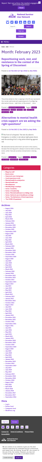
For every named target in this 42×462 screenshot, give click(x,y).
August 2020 (9, 349)
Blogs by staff (12, 157)
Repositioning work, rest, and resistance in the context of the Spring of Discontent (20, 62)
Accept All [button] (19, 457)
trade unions (5, 112)
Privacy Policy (29, 432)
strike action (30, 109)
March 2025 (9, 244)
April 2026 (8, 217)
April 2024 (8, 267)
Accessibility (5, 434)
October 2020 (9, 344)
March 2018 (9, 388)
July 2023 (8, 286)
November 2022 (10, 300)
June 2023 (8, 288)
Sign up (21, 31)
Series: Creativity (11, 188)
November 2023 (10, 277)
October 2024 (9, 254)
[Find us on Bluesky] (7, 22)
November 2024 (10, 252)
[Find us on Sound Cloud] (29, 22)
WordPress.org (10, 410)
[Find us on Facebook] (16, 22)
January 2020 (9, 359)
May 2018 (8, 384)
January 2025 (9, 248)
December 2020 (10, 340)
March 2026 (9, 219)
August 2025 (9, 233)
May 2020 (8, 355)
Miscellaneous (10, 184)
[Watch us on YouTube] (20, 22)
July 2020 (8, 351)
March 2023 (9, 294)
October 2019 (9, 363)
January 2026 (9, 223)
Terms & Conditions (16, 432)
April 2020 (8, 357)
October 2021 (9, 321)
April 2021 (8, 334)
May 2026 (8, 214)
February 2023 (9, 296)
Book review (9, 174)
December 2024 (10, 250)
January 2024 (9, 273)
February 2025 (9, 246)
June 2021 (8, 330)
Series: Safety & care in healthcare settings (19, 195)
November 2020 (10, 342)
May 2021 (8, 332)
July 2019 (8, 368)
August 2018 (9, 382)
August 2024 (9, 259)
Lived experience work (12, 178)
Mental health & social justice (16, 107)
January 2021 (9, 338)
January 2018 (9, 390)
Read (21, 8)
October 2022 (9, 303)
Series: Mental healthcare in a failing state (19, 193)
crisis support (5, 159)
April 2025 (8, 242)
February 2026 (9, 221)
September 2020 (10, 347)
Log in (7, 404)
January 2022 (9, 315)
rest (25, 109)
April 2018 (8, 386)
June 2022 (8, 309)
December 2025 (10, 225)
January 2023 (9, 298)
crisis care (33, 157)
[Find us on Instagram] (33, 22)
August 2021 (9, 326)
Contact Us (5, 432)
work (11, 112)
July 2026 (8, 210)
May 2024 (8, 265)
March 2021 (9, 336)
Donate (21, 36)
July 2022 (8, 307)
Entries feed (9, 406)
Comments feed (10, 408)
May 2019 (8, 372)
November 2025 (10, 227)
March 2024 (9, 269)
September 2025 (10, 231)
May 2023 (8, 290)
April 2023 (8, 292)
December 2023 (10, 275)
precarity (13, 109)
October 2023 (9, 279)
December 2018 (10, 376)
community (26, 157)
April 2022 (8, 313)
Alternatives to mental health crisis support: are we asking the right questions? (20, 120)
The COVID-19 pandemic (13, 199)
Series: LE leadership (12, 191)
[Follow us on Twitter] (11, 22)
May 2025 (8, 240)
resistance (19, 109)
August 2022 (9, 305)
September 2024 (10, 256)
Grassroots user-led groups (14, 176)
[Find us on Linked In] (24, 22)
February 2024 (9, 271)
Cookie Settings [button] (8, 457)
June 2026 (8, 212)
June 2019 (8, 370)
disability (34, 107)
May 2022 (8, 311)
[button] (6, 42)
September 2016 (10, 397)
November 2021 (10, 319)
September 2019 (10, 365)
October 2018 (9, 380)
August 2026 (9, 208)
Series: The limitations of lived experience (19, 197)
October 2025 (9, 229)
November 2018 (10, 378)
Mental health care (11, 182)
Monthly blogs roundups (13, 186)
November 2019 (10, 361)
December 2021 (10, 317)
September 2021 (10, 323)
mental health (5, 109)
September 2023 (10, 282)
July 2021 (8, 328)
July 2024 (8, 261)
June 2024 (8, 263)
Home (3, 46)
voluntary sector (23, 159)
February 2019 (9, 374)
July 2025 (8, 235)
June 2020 (8, 353)
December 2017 (10, 393)
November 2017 (10, 395)
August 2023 (9, 284)
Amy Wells (33, 71)
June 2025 (8, 238)
